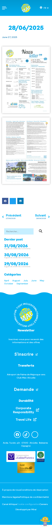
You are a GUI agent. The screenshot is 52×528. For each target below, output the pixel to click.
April (6, 280)
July (25, 280)
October (8, 283)
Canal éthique (9, 504)
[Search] (41, 231)
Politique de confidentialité (34, 497)
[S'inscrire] (37, 354)
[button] (46, 8)
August (16, 280)
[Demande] (37, 390)
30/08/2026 (16, 254)
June (33, 280)
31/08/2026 (16, 245)
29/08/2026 (16, 263)
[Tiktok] (26, 434)
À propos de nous (11, 489)
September (22, 283)
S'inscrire (24, 354)
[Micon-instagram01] (34, 434)
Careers (44, 504)
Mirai (33, 509)
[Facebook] (17, 434)
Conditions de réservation (34, 489)
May (42, 280)
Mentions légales (11, 497)
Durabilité (26, 400)
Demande (24, 389)
